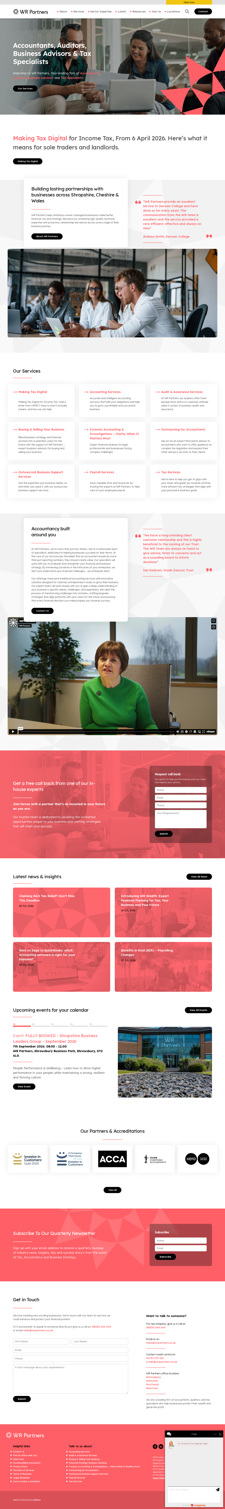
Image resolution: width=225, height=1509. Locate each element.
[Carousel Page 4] (79, 1026)
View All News (199, 876)
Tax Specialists (72, 78)
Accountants (89, 73)
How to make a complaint (26, 1481)
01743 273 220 (155, 1358)
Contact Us (42, 610)
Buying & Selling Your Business (84, 1459)
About (63, 11)
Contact (203, 11)
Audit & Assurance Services (83, 1455)
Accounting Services (79, 1451)
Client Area (189, 2)
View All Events (198, 1010)
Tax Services (75, 1481)
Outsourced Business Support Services (88, 1474)
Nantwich (152, 1380)
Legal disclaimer (21, 1477)
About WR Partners (47, 236)
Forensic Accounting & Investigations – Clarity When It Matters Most (104, 1466)
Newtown (152, 1388)
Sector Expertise (101, 11)
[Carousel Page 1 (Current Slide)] (22, 1026)
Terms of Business (22, 1474)
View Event (24, 1086)
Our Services (25, 88)
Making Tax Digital (28, 161)
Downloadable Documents (26, 1463)
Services (78, 11)
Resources (139, 11)
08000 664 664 (101, 1326)
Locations (173, 11)
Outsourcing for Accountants (83, 1470)
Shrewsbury (153, 1377)
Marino (37, 1500)
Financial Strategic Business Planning (88, 1463)
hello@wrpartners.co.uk (161, 1342)
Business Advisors (40, 78)
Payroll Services (77, 1477)
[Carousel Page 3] (60, 1026)
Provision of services (23, 1470)
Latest (122, 11)
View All (112, 1189)
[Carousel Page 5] (98, 1026)
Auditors (19, 78)
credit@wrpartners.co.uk (161, 1361)
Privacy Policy (20, 1466)
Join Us (156, 11)
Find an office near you (25, 1455)
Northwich (152, 1384)
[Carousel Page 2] (41, 1026)
